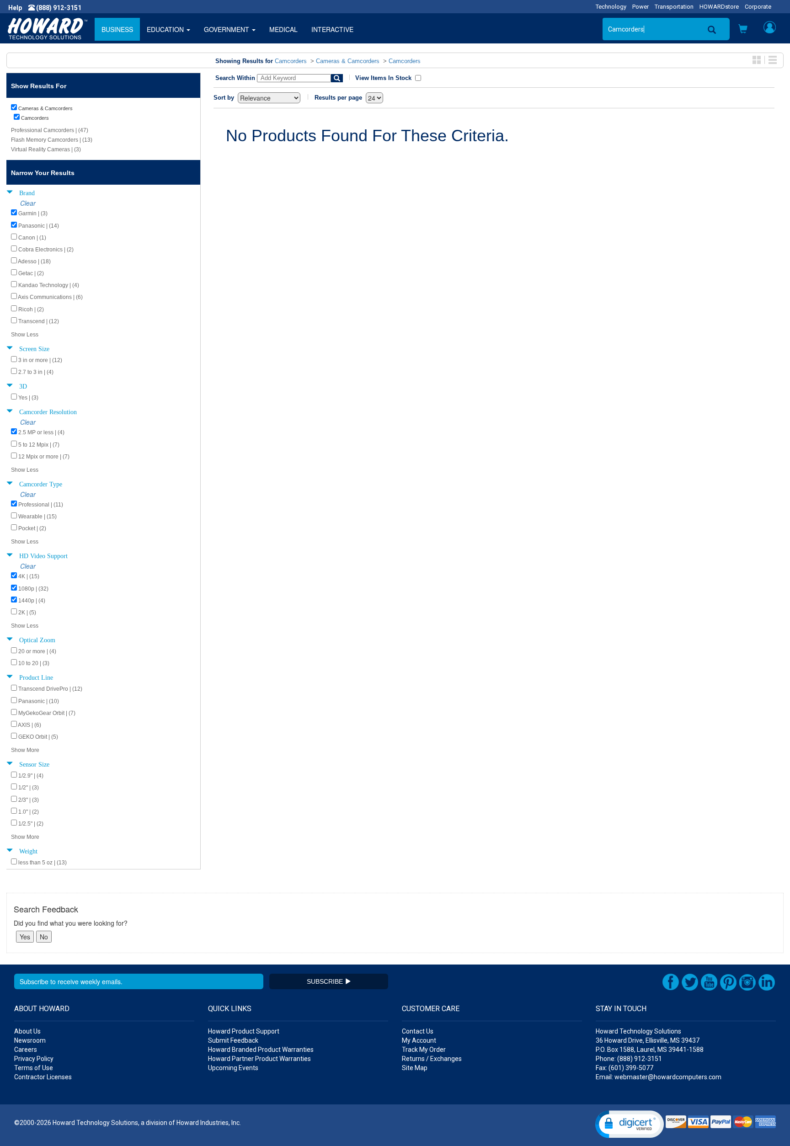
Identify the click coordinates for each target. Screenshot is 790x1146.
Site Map (414, 1067)
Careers (25, 1049)
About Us (27, 1031)
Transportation (674, 6)
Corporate (758, 6)
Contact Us (417, 1031)
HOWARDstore (719, 6)
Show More (25, 750)
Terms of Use (33, 1067)
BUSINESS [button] (117, 29)
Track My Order (424, 1049)
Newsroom (30, 1040)
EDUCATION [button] (166, 29)
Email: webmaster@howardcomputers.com (658, 1077)
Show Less (24, 334)
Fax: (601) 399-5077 (624, 1067)
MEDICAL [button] (283, 29)
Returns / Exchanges (432, 1058)
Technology (611, 6)
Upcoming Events (233, 1067)
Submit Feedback (233, 1040)
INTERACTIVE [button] (332, 29)
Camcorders (291, 61)
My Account (419, 1040)
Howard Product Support (243, 1031)
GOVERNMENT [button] (227, 29)
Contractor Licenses (43, 1077)
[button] (742, 30)
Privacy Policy (33, 1058)
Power (640, 6)
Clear (28, 203)
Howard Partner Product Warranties (259, 1058)
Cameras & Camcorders (347, 61)
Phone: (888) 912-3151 (629, 1058)
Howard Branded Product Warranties (261, 1049)
